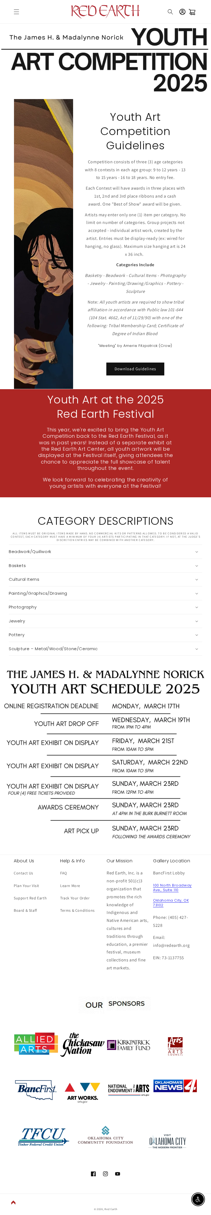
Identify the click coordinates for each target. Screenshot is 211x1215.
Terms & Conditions (77, 910)
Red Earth (110, 1209)
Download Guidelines (135, 368)
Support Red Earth (30, 898)
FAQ (63, 873)
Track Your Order (75, 898)
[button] (16, 12)
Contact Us (23, 873)
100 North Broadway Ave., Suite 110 (172, 888)
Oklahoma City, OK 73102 (171, 903)
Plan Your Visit (26, 885)
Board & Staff (25, 910)
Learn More (70, 885)
